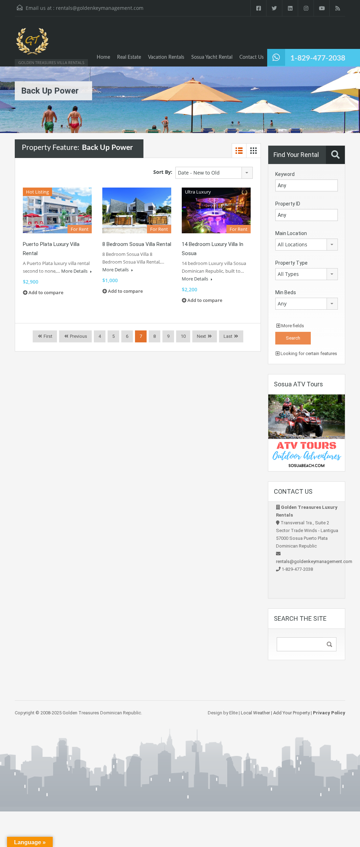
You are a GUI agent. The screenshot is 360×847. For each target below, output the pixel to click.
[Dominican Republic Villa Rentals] (32, 45)
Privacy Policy (329, 712)
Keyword (285, 174)
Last (228, 336)
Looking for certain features (308, 353)
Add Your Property (291, 712)
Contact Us (251, 57)
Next (201, 336)
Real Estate (129, 57)
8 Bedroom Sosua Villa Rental (136, 244)
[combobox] (214, 173)
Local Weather (255, 712)
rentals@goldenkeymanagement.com (99, 8)
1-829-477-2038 (317, 58)
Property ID (287, 204)
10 (183, 336)
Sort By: (162, 172)
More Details (75, 271)
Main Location (291, 233)
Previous (78, 336)
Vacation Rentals (166, 57)
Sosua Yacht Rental (211, 57)
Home (103, 57)
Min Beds (285, 292)
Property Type (291, 263)
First (47, 336)
